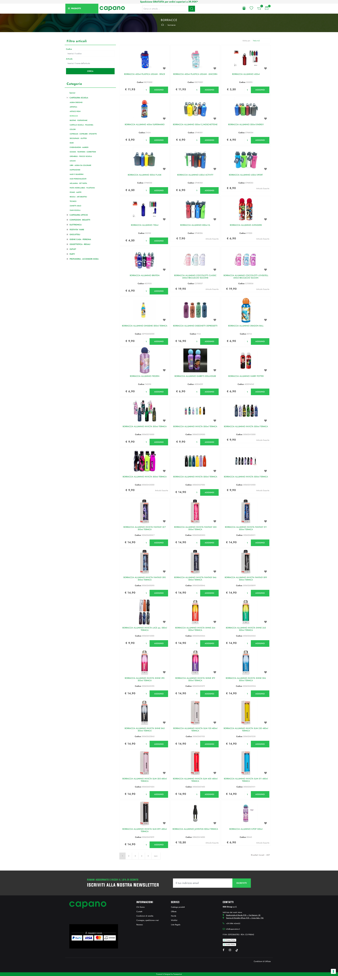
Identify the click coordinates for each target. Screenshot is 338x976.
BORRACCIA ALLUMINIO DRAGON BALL (246, 326)
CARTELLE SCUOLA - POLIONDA (81, 125)
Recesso (139, 924)
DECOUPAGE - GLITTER (78, 138)
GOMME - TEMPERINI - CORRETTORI (83, 152)
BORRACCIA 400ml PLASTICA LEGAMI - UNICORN (195, 74)
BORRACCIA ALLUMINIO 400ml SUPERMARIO (145, 124)
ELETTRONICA (76, 224)
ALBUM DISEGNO (76, 102)
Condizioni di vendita (144, 916)
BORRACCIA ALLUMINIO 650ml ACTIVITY (195, 175)
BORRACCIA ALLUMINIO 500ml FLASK (144, 175)
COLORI (73, 129)
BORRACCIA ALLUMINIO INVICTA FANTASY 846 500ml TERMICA (195, 578)
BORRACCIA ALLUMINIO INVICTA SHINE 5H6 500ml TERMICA (246, 679)
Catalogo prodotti (178, 907)
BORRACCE (172, 25)
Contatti (139, 911)
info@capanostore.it (233, 929)
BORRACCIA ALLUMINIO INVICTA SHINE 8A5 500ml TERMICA (145, 729)
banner (72, 92)
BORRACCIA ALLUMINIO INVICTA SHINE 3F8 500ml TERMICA (144, 679)
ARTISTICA (73, 107)
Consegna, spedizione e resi (147, 920)
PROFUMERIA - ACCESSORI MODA (84, 259)
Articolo (69, 58)
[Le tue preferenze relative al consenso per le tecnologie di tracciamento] (333, 971)
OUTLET (73, 249)
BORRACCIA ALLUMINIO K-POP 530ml (245, 829)
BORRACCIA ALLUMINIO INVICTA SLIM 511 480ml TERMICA (246, 780)
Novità (173, 916)
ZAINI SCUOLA (75, 210)
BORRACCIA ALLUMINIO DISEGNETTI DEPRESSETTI (195, 326)
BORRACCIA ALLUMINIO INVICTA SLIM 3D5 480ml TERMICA (144, 780)
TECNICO (73, 201)
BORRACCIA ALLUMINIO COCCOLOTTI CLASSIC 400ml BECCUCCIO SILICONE (195, 276)
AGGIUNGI (159, 89)
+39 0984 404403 (233, 923)
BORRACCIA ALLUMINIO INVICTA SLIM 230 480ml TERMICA (246, 729)
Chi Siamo (140, 907)
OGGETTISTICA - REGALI (80, 244)
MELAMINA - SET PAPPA (78, 183)
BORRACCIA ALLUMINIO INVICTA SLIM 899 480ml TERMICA (144, 830)
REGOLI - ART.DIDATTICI (78, 197)
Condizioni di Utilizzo (262, 961)
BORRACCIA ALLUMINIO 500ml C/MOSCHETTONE (195, 124)
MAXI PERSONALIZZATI (78, 179)
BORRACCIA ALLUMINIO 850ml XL (195, 225)
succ (156, 856)
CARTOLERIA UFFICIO (79, 215)
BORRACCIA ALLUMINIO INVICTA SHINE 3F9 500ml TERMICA (195, 679)
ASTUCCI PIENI (75, 111)
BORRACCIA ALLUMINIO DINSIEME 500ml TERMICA (144, 326)
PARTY (72, 254)
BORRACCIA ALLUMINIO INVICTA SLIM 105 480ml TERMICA (195, 729)
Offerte (173, 911)
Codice (69, 49)
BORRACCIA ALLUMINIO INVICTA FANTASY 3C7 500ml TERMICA (144, 528)
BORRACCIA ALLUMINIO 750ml (144, 225)
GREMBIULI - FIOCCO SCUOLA (81, 156)
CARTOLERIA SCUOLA (162, 25)
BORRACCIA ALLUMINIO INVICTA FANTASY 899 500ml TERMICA (246, 578)
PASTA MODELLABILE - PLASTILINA (82, 188)
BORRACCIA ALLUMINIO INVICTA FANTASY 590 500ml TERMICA (144, 578)
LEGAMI (73, 161)
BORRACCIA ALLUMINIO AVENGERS (246, 225)
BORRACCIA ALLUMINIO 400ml (246, 74)
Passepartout (177, 974)
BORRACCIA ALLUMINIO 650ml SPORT (246, 175)
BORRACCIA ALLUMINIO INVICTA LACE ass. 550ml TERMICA (144, 629)
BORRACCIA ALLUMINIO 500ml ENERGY (246, 124)
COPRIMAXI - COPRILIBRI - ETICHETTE (83, 134)
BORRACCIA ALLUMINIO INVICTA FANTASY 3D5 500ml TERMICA (195, 528)
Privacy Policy (230, 940)
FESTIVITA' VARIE (77, 229)
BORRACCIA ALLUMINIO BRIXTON (144, 275)
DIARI (72, 143)
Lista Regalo (175, 924)
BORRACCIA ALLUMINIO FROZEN (144, 376)
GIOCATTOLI (75, 234)
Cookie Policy (230, 944)
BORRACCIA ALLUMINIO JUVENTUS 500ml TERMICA (195, 829)
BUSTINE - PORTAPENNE (78, 120)
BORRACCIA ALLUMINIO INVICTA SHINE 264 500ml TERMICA (195, 629)
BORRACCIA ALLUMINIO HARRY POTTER (246, 376)
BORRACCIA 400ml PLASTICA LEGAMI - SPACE (144, 74)
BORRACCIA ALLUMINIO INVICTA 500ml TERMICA (145, 426)
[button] (191, 9)
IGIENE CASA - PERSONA (80, 239)
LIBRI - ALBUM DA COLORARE (80, 165)
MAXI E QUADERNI (76, 174)
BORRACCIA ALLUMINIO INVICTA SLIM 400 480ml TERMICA (195, 780)
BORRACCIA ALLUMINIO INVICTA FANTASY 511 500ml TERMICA (246, 528)
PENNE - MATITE (75, 192)
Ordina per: (246, 41)
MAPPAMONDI (75, 170)
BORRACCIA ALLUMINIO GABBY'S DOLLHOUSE (195, 376)
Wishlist (174, 920)
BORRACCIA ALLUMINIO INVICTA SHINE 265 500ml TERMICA (246, 629)
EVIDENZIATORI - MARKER (79, 147)
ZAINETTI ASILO (75, 206)
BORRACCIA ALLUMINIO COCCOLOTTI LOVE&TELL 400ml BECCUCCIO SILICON (246, 276)
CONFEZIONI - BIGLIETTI (80, 219)
